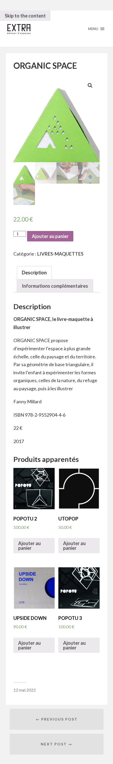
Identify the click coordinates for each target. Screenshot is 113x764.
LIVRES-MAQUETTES (60, 254)
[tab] (34, 272)
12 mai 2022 (24, 690)
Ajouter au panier (50, 236)
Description (34, 272)
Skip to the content (25, 16)
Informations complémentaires (55, 286)
